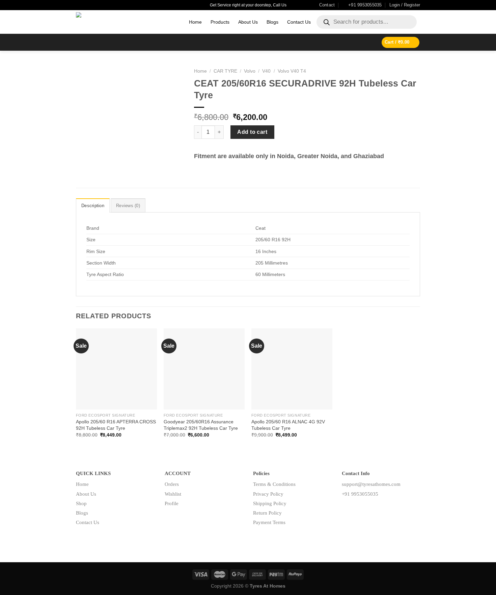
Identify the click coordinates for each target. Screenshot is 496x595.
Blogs (272, 22)
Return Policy (267, 513)
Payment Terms (269, 522)
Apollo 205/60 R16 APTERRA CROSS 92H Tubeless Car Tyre (116, 425)
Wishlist (173, 494)
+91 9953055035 (360, 494)
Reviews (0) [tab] (128, 205)
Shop (81, 503)
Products (220, 22)
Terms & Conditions (274, 484)
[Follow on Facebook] (347, 509)
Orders (172, 484)
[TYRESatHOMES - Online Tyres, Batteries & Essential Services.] (127, 22)
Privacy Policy (268, 494)
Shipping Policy (269, 503)
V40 (266, 71)
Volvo (249, 71)
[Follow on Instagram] (357, 509)
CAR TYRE (225, 71)
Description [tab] (92, 205)
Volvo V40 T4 (292, 71)
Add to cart (252, 132)
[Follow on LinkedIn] (368, 509)
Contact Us (299, 22)
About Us (248, 22)
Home (195, 22)
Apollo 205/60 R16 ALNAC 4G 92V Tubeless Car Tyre (288, 425)
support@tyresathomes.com (371, 484)
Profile (171, 503)
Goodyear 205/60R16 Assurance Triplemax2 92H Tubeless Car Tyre (201, 425)
